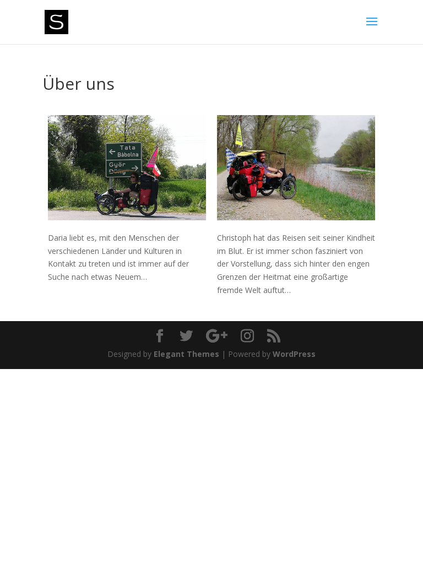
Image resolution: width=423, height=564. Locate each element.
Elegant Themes (186, 354)
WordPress (294, 354)
